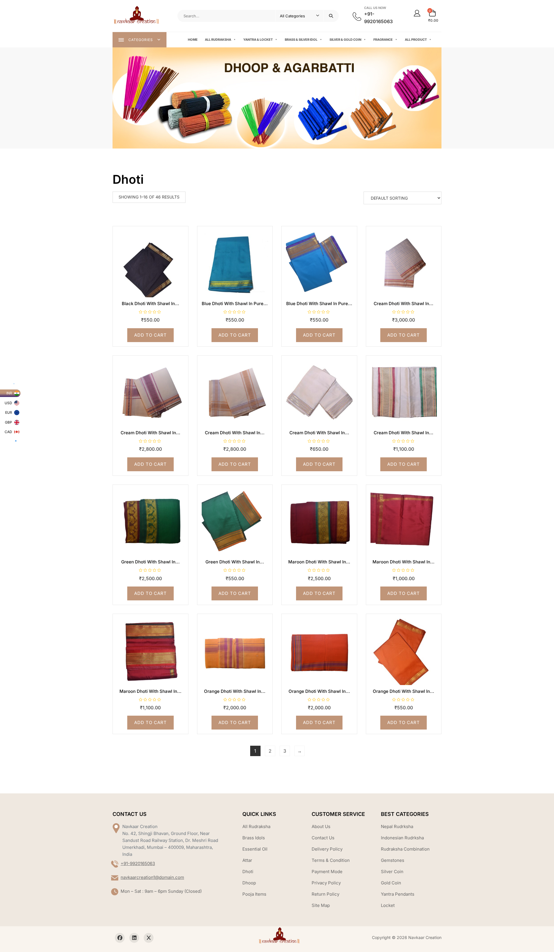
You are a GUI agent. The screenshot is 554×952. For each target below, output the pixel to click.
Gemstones (392, 860)
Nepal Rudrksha (397, 826)
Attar (247, 860)
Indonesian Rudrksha (402, 837)
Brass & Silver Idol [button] (301, 40)
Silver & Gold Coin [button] (345, 40)
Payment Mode (327, 871)
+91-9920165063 (138, 863)
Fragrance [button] (383, 40)
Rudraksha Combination (405, 849)
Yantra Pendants (397, 894)
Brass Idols (253, 837)
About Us (321, 826)
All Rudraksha (218, 40)
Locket (388, 905)
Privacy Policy (326, 883)
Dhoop (249, 883)
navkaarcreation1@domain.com (152, 877)
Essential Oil (254, 849)
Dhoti (247, 871)
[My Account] (417, 13)
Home (193, 40)
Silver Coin (392, 871)
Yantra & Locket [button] (258, 40)
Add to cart (150, 335)
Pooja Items (254, 894)
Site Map (321, 905)
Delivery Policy (327, 849)
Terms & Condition (331, 860)
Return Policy (325, 894)
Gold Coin (391, 883)
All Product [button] (416, 40)
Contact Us (323, 837)
